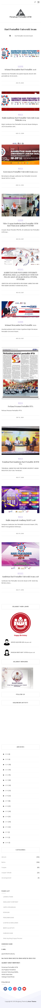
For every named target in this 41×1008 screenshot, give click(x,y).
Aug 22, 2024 (20, 133)
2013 (6, 822)
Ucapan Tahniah (6, 873)
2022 (6, 775)
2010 (6, 837)
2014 (6, 816)
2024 (6, 764)
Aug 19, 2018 (20, 534)
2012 (6, 827)
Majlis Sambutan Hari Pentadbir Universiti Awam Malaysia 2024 (20, 119)
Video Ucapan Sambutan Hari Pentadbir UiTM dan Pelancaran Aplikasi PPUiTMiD (20, 224)
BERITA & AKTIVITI (8, 928)
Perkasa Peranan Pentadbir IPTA (20, 406)
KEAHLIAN (6, 912)
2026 (6, 754)
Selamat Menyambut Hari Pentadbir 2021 (20, 325)
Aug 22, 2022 (20, 185)
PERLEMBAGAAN (8, 917)
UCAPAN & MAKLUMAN (10, 923)
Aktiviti (20, 269)
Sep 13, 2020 (20, 418)
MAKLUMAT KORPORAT (10, 902)
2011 (6, 832)
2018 (6, 796)
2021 (6, 780)
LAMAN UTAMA (8, 897)
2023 (6, 770)
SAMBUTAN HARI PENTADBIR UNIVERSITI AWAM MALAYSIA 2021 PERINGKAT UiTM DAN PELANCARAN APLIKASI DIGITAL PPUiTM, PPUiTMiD (20, 275)
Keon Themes (32, 1001)
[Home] (10, 36)
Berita (20, 114)
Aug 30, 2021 (20, 239)
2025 (6, 759)
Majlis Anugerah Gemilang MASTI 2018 (20, 520)
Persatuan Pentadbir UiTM (20, 17)
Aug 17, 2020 (20, 478)
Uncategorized (6, 878)
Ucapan (20, 66)
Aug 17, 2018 (20, 590)
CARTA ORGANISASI (9, 907)
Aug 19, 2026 (20, 83)
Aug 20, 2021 (20, 339)
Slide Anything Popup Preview (12, 938)
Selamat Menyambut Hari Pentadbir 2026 (20, 69)
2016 (6, 806)
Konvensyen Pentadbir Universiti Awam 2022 (20, 172)
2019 (6, 790)
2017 (6, 801)
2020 (6, 785)
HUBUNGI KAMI (8, 933)
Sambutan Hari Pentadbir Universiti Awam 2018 (20, 576)
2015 (6, 811)
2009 (6, 842)
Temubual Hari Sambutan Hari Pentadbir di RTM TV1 (20, 463)
